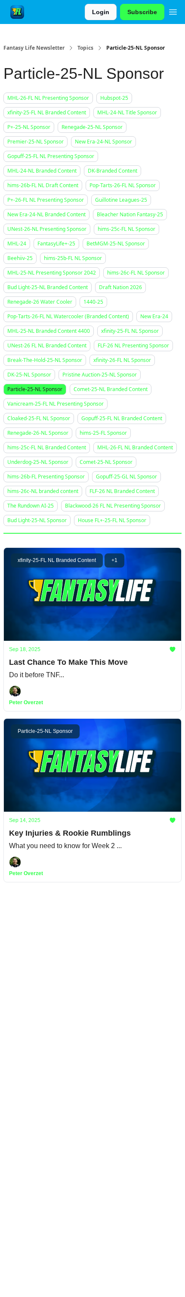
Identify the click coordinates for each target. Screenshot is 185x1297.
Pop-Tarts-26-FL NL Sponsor (122, 185)
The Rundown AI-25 (30, 505)
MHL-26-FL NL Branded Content (135, 447)
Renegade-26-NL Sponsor (37, 432)
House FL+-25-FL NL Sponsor (112, 520)
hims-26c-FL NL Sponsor (136, 272)
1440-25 (93, 301)
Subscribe (142, 12)
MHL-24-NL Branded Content (42, 170)
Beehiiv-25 (20, 258)
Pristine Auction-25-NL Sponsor (99, 374)
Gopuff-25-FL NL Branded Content (121, 418)
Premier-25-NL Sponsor (35, 141)
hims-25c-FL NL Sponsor (126, 229)
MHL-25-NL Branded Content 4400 (48, 331)
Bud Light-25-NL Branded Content (47, 287)
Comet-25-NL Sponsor (106, 462)
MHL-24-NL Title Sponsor (127, 112)
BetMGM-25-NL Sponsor (115, 243)
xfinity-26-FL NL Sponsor (122, 360)
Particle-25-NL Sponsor (34, 389)
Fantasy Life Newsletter (34, 48)
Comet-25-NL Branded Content (111, 389)
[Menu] (173, 10)
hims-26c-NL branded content (42, 491)
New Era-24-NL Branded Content (46, 214)
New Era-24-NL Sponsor (103, 141)
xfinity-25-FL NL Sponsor (130, 331)
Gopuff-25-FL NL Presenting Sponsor (50, 156)
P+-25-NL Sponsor (28, 127)
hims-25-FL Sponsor (103, 432)
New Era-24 (154, 316)
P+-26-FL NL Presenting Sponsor (45, 199)
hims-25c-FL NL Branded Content (46, 447)
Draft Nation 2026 (120, 287)
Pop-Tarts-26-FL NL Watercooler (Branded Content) (68, 316)
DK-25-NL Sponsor (29, 374)
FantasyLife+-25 (56, 243)
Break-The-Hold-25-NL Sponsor (44, 360)
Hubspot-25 (114, 98)
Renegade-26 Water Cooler (39, 301)
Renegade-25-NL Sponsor (92, 127)
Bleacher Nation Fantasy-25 (130, 214)
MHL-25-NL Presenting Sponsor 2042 (51, 272)
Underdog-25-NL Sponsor (37, 462)
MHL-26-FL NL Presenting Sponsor (48, 98)
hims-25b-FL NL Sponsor (73, 258)
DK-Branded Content (112, 170)
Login (100, 12)
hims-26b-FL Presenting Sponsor (46, 476)
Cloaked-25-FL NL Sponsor (38, 418)
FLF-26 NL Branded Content (122, 491)
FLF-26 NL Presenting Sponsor (133, 345)
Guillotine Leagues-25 (121, 199)
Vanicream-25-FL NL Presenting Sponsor (55, 403)
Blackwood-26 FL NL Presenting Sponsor (113, 505)
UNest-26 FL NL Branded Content (46, 345)
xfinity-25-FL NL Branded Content (46, 112)
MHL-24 (16, 243)
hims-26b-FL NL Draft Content (42, 185)
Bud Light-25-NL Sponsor (37, 520)
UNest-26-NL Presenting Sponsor (46, 229)
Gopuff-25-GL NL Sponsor (126, 476)
